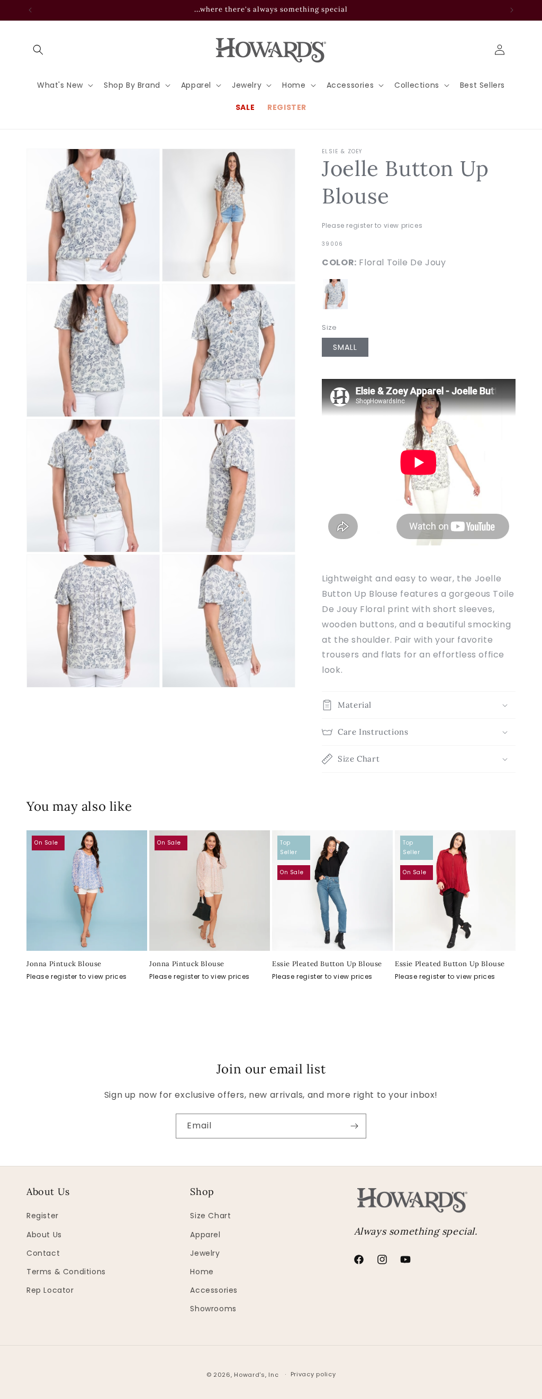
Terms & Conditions (66, 1271)
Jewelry (205, 1253)
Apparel (205, 1234)
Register (42, 1215)
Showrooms (213, 1308)
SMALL (345, 347)
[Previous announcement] (30, 10)
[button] (38, 49)
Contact (43, 1253)
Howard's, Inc (256, 1374)
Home (201, 1271)
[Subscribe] (354, 1126)
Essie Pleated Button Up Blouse (327, 964)
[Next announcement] (511, 10)
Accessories (214, 1290)
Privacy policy (313, 1374)
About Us (44, 1234)
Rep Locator (50, 1290)
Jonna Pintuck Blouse (64, 964)
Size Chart (210, 1215)
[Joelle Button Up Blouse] (335, 294)
